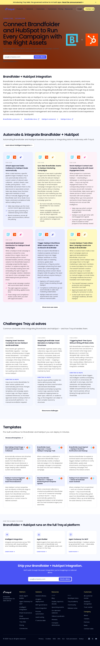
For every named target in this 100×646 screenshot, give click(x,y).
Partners (87, 622)
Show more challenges (50, 411)
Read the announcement (72, 2)
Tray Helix (22, 622)
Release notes (72, 608)
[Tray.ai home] (10, 9)
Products (20, 9)
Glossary (54, 619)
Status (81, 639)
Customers (40, 9)
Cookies (48, 639)
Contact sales (90, 9)
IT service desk (41, 620)
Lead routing (40, 617)
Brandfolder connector (11, 119)
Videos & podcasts (58, 616)
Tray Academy (73, 602)
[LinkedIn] (89, 639)
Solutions (29, 9)
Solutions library (41, 596)
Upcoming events (58, 607)
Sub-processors (71, 639)
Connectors (52, 9)
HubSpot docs (66, 119)
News (85, 625)
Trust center (88, 607)
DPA (59, 639)
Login (80, 9)
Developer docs (73, 598)
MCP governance (41, 605)
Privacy (41, 639)
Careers (86, 619)
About (86, 615)
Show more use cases (50, 307)
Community (72, 605)
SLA (63, 639)
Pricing (60, 9)
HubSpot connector (49, 119)
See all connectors (10, 61)
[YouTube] (96, 639)
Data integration (41, 608)
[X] (92, 639)
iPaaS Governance (25, 613)
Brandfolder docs (30, 119)
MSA (54, 639)
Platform (22, 592)
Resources (69, 9)
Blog (53, 598)
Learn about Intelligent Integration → (19, 145)
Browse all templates (13, 438)
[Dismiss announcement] (96, 2)
